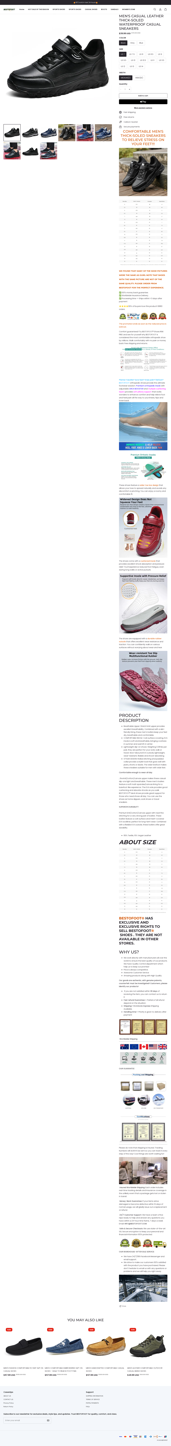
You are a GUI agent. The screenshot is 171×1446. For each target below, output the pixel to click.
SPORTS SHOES (59, 9)
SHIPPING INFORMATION (94, 1396)
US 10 (133, 60)
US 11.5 (161, 60)
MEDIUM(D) (126, 77)
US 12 (123, 66)
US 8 (141, 54)
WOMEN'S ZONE (128, 9)
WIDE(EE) (139, 77)
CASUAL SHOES (91, 9)
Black (123, 43)
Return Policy (8, 1406)
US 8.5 (150, 54)
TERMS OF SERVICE (93, 1399)
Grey (132, 43)
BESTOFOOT (164, 1440)
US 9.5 (123, 60)
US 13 (132, 66)
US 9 (160, 54)
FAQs (88, 1406)
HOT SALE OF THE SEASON (38, 9)
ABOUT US (7, 1396)
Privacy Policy (8, 1403)
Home (21, 9)
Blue (141, 43)
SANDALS (114, 9)
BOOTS (104, 9)
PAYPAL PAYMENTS (92, 1403)
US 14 (141, 66)
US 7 (123, 54)
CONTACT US (8, 1399)
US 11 (152, 60)
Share (124, 1306)
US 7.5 (132, 54)
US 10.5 (143, 60)
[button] (154, 9)
